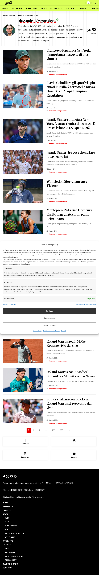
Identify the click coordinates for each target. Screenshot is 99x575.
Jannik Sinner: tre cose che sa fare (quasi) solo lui (71, 154)
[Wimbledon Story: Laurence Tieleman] (23, 191)
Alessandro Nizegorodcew (58, 74)
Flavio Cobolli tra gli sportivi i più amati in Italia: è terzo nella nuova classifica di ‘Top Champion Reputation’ (71, 89)
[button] (83, 2)
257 (53, 430)
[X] (73, 442)
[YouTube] (11, 476)
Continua (49, 311)
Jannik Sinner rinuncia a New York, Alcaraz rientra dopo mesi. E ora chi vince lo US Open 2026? (71, 123)
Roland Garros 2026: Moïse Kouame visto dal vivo (66, 343)
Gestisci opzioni (49, 325)
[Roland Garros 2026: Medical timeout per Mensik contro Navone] (23, 380)
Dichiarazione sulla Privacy (51, 331)
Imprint (63, 331)
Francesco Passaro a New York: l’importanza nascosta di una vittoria (69, 54)
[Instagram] (25, 455)
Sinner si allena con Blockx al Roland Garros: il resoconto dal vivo (69, 403)
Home (5, 15)
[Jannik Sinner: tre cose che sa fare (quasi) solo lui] (23, 162)
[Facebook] (25, 442)
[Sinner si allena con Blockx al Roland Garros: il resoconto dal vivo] (23, 411)
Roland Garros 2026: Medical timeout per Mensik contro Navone (71, 374)
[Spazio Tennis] (9, 3)
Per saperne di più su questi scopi (86, 304)
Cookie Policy (37, 331)
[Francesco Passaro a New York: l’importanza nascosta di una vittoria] (23, 62)
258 (61, 430)
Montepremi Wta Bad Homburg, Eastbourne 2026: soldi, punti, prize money (70, 214)
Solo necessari (49, 318)
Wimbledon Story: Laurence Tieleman (67, 183)
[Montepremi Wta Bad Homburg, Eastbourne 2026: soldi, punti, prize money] (23, 222)
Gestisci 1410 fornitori (9, 304)
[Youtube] (73, 455)
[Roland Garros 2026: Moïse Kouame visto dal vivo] (23, 351)
